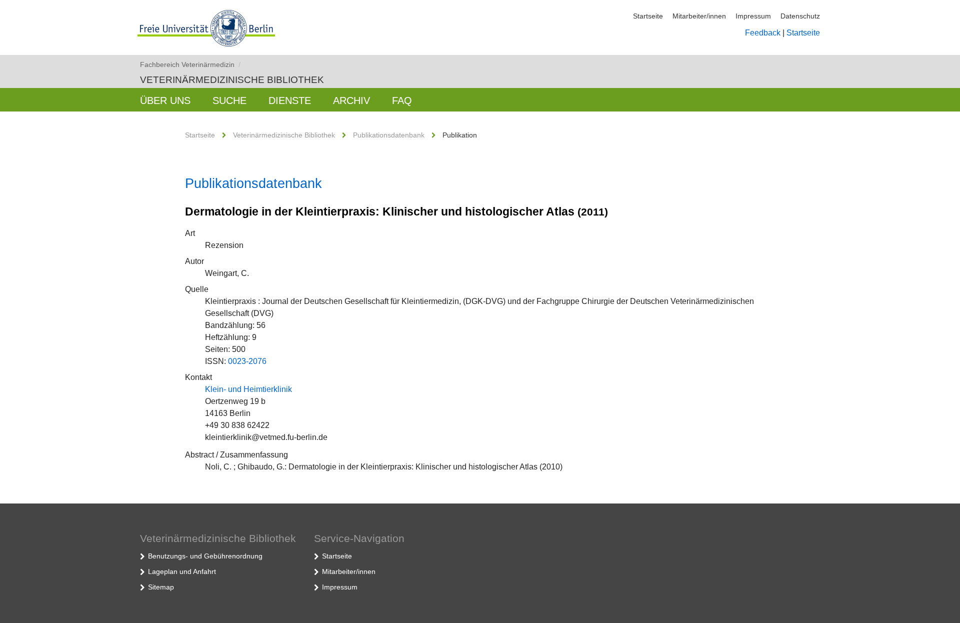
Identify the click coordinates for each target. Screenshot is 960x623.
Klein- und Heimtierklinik (248, 389)
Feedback (762, 32)
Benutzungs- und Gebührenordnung (205, 556)
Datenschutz (800, 16)
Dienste (289, 100)
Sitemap (161, 587)
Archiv (351, 100)
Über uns (165, 100)
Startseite (648, 16)
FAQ (402, 100)
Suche (229, 100)
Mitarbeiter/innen (699, 16)
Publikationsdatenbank (388, 135)
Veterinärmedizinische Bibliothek (232, 79)
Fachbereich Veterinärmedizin (190, 64)
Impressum (753, 16)
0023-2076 (247, 361)
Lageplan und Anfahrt (182, 572)
